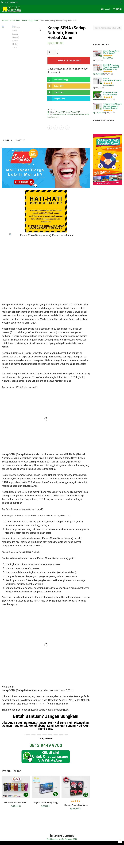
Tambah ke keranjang (68, 60)
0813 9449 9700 (45, 745)
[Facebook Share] (49, 127)
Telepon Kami (59, 99)
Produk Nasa (79, 114)
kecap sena (71, 114)
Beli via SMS (59, 86)
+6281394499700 (11, 2)
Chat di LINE (58, 92)
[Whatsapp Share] (67, 127)
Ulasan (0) (20, 140)
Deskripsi (7, 140)
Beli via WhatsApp (61, 80)
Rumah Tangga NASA (30, 21)
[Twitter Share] (55, 127)
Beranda (5, 21)
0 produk (106, 9)
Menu (119, 9)
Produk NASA (15, 21)
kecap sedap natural (59, 114)
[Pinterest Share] (61, 127)
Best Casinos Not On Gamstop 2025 (62, 839)
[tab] (8, 140)
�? (40, 29)
